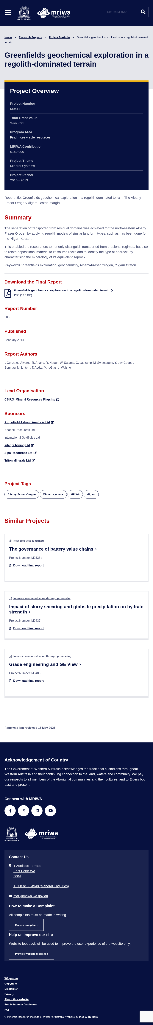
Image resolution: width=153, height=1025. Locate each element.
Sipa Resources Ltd (18, 452)
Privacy (9, 994)
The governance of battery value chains (51, 549)
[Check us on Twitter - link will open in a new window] (23, 810)
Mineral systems (53, 494)
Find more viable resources (30, 137)
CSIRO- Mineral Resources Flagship (29, 399)
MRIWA (75, 494)
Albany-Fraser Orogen (22, 494)
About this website (16, 999)
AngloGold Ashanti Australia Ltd (27, 422)
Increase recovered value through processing (42, 598)
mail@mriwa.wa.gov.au (30, 896)
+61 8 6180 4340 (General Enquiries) (41, 886)
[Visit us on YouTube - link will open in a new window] (50, 810)
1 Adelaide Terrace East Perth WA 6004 (27, 871)
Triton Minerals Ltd (17, 460)
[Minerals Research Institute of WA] (43, 13)
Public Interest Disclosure (20, 1004)
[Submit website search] (143, 12)
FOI (6, 1009)
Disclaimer (11, 988)
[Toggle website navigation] (8, 13)
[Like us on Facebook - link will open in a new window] (10, 810)
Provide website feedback (31, 953)
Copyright (10, 983)
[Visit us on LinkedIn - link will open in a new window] (37, 810)
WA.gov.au (11, 978)
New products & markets (29, 540)
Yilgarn (91, 494)
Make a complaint (26, 924)
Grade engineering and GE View (43, 664)
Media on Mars (88, 1016)
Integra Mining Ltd (17, 445)
